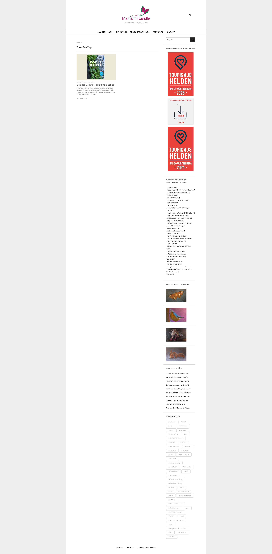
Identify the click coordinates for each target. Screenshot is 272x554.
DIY (185, 434)
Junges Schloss (184, 455)
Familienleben (104, 32)
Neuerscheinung (183, 491)
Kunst (186, 471)
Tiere (181, 516)
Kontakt (170, 32)
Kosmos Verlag (173, 471)
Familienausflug (174, 446)
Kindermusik (186, 467)
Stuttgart (171, 516)
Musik (182, 487)
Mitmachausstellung (175, 483)
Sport (187, 508)
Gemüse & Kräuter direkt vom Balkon (96, 85)
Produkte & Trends (139, 32)
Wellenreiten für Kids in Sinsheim (177, 377)
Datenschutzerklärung (146, 548)
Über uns (119, 548)
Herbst (171, 455)
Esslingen (172, 442)
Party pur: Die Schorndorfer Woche (178, 408)
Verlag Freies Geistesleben (177, 528)
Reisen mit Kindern (185, 495)
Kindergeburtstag (174, 463)
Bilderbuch (182, 430)
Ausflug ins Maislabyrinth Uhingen (177, 381)
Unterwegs (121, 32)
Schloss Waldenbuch (175, 504)
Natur (170, 491)
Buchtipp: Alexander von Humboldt (177, 385)
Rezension (172, 500)
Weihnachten (182, 532)
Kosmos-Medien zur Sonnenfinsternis (178, 393)
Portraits (158, 32)
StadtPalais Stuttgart (175, 512)
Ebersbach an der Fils (176, 438)
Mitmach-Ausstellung (175, 479)
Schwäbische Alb (174, 508)
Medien (79, 82)
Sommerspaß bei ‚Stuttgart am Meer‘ (178, 389)
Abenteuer (172, 422)
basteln (171, 430)
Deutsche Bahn (174, 434)
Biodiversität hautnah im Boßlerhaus (178, 396)
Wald (170, 532)
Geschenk (188, 446)
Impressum (130, 548)
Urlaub (171, 524)
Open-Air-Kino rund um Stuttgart (177, 400)
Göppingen (172, 450)
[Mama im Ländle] (136, 13)
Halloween (185, 450)
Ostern (171, 495)
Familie (183, 442)
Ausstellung (183, 426)
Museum (171, 487)
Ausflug (171, 426)
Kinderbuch (172, 459)
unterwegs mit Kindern (176, 520)
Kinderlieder (173, 467)
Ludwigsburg (173, 475)
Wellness (172, 536)
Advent (183, 422)
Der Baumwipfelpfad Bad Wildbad (177, 373)
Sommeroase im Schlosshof (175, 404)
